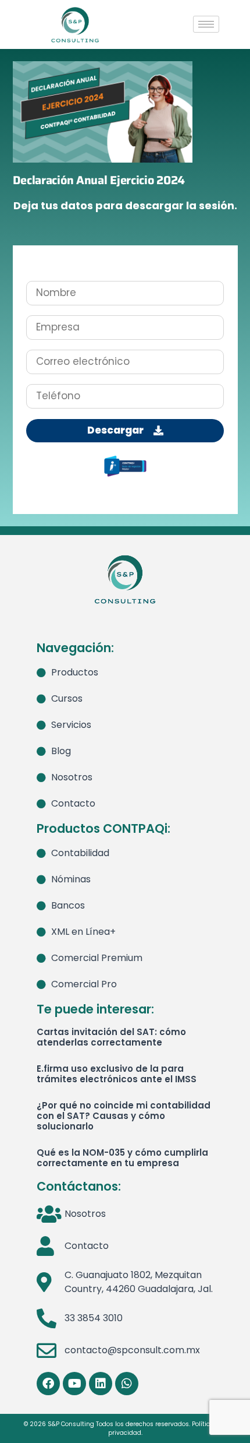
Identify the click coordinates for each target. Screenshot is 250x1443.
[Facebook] (48, 1383)
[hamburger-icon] (206, 24)
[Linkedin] (100, 1383)
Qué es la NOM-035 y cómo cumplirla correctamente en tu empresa (122, 1157)
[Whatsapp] (126, 1383)
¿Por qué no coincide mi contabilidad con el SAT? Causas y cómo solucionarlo (123, 1115)
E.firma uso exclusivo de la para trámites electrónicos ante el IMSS (117, 1073)
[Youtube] (74, 1383)
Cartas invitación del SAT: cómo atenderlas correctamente (111, 1037)
